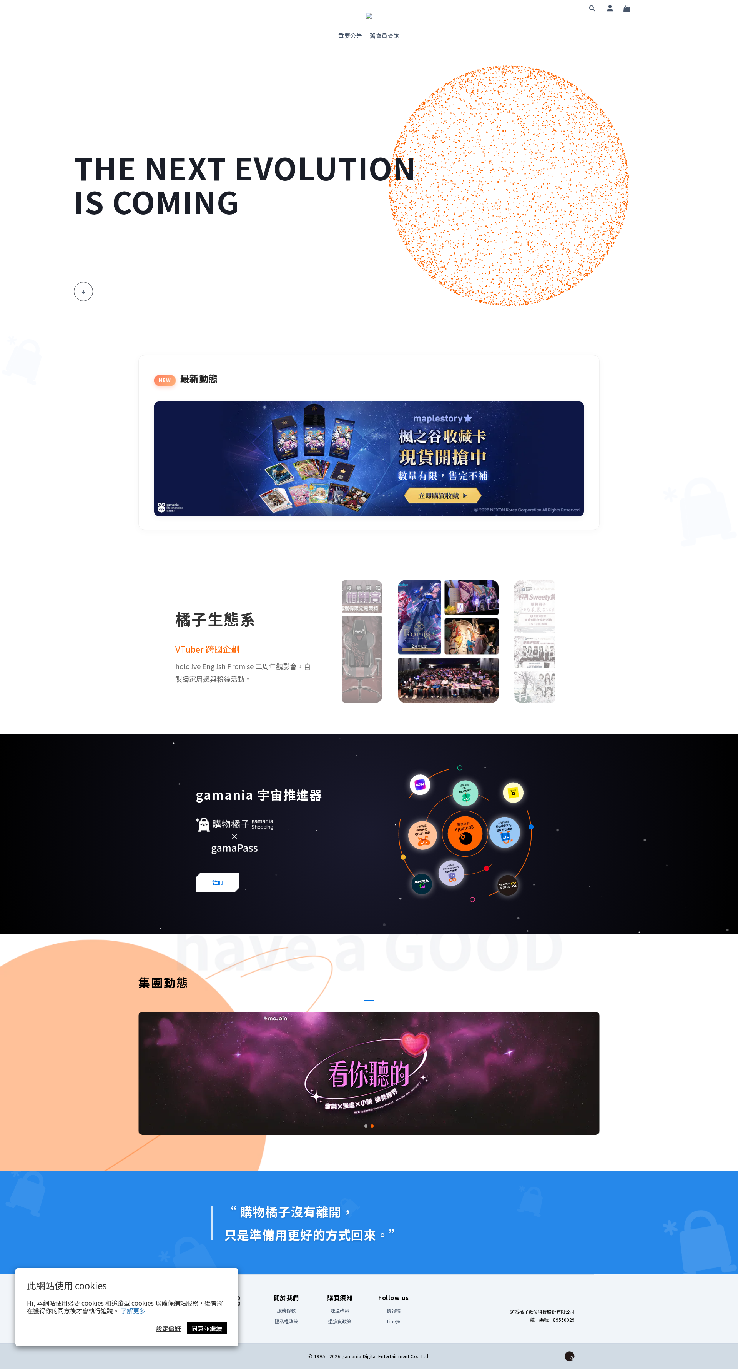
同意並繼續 (206, 1328)
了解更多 (133, 1310)
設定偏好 (168, 1328)
